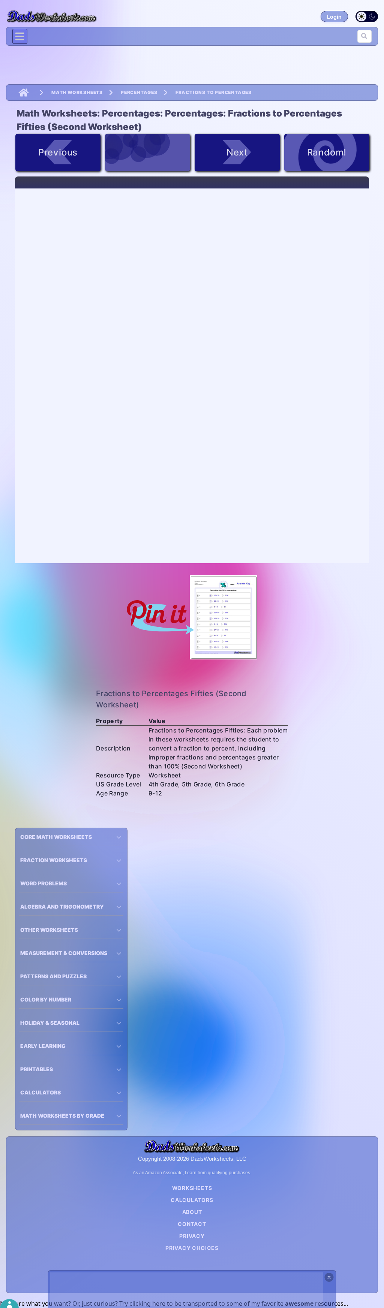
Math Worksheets (77, 92)
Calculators (192, 1200)
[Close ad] (329, 1277)
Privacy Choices (192, 1248)
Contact (192, 1224)
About (192, 1212)
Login (334, 16)
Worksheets (192, 1188)
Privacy (192, 1236)
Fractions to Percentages (214, 92)
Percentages (139, 92)
